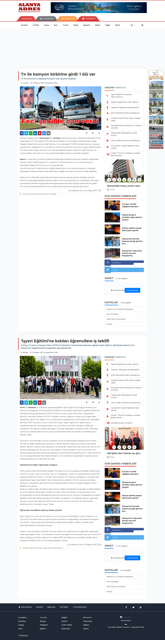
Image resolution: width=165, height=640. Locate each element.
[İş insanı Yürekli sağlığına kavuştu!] (112, 205)
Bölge (75, 25)
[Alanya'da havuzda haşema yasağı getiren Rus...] (112, 241)
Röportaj (65, 628)
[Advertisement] (82, 46)
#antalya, (34, 194)
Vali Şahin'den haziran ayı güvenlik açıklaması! (124, 453)
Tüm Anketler (122, 278)
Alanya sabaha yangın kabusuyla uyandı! (132, 229)
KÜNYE (39, 607)
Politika (36, 25)
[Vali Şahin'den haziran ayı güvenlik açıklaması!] (124, 440)
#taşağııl (53, 194)
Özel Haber (66, 625)
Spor (56, 25)
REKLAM (51, 607)
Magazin (86, 25)
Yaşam (86, 625)
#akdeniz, (26, 548)
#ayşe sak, (46, 548)
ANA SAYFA (27, 19)
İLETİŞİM (64, 607)
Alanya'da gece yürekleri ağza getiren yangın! (132, 217)
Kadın (86, 628)
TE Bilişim (23, 635)
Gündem (24, 25)
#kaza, (40, 194)
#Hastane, (46, 194)
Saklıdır (119, 627)
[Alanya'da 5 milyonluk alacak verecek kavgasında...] (112, 253)
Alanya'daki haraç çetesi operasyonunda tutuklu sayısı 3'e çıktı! (124, 186)
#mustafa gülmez (57, 548)
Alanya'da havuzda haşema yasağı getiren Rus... (132, 241)
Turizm (65, 25)
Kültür (117, 25)
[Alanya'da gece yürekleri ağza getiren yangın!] (112, 217)
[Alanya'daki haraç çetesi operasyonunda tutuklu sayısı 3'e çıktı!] (124, 172)
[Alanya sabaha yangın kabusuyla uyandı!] (112, 229)
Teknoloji (87, 621)
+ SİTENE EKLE (80, 607)
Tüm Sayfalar (126, 303)
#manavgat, (27, 194)
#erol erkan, (39, 548)
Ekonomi (87, 617)
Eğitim (97, 25)
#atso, (32, 548)
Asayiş (46, 25)
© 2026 (141, 627)
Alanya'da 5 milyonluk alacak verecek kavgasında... (132, 253)
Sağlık (107, 25)
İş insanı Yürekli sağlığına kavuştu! (130, 205)
